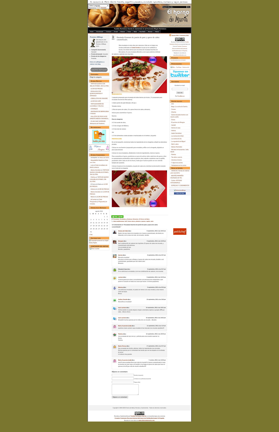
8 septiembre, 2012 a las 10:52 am (156, 231)
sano (152, 221)
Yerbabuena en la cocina (178, 165)
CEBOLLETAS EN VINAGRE (99, 98)
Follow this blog (180, 193)
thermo (120, 255)
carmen (120, 277)
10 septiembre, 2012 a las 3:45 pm (156, 299)
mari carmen (122, 307)
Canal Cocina (135, 47)
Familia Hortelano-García (138, 416)
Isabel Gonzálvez (176, 133)
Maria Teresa (122, 346)
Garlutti (173, 125)
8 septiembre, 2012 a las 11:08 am (156, 241)
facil (126, 221)
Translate (103, 7)
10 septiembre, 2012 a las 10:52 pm (156, 317)
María (92, 197)
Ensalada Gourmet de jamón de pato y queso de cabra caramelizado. (138, 38)
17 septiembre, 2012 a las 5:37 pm (156, 346)
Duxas (173, 119)
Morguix (120, 241)
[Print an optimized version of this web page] (117, 217)
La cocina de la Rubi (177, 136)
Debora (93, 189)
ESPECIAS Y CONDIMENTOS (180, 185)
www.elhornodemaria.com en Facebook (178, 60)
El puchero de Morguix (178, 122)
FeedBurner (181, 96)
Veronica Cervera (176, 160)
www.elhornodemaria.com (179, 55)
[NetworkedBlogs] (180, 190)
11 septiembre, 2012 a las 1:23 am (156, 325)
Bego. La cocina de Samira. (179, 106)
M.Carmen (94, 199)
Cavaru (173, 109)
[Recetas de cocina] (179, 234)
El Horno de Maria (144, 219)
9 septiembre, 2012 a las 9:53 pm (156, 287)
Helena (173, 130)
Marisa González (96, 170)
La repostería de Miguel (178, 141)
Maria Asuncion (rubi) (124, 326)
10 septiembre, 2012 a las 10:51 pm (156, 307)
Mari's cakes (175, 144)
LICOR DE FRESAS (96, 88)
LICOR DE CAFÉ (96, 101)
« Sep (91, 234)
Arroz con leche (104, 157)
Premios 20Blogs (96, 37)
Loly (92, 165)
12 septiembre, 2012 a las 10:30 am (156, 334)
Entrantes (135, 219)
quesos (143, 221)
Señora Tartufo (122, 299)
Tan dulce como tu (176, 157)
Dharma (173, 112)
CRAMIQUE (94, 109)
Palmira (93, 177)
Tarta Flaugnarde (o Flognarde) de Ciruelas (98, 202)
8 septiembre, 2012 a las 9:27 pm (156, 269)
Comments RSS (184, 35)
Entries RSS (175, 35)
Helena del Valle (123, 231)
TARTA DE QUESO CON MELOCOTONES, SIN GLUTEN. (99, 172)
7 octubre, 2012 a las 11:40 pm (157, 360)
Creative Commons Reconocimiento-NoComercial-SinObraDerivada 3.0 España (179, 48)
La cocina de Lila (176, 138)
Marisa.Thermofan (176, 147)
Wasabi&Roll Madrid (97, 160)
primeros (138, 221)
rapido (148, 221)
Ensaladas (116, 219)
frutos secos (131, 221)
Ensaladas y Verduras (126, 219)
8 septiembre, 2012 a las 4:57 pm (156, 255)
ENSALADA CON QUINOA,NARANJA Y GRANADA (96, 93)
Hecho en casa (175, 128)
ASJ (172, 104)
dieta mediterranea (118, 221)
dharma (120, 287)
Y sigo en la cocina (177, 162)
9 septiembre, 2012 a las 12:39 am (156, 277)
